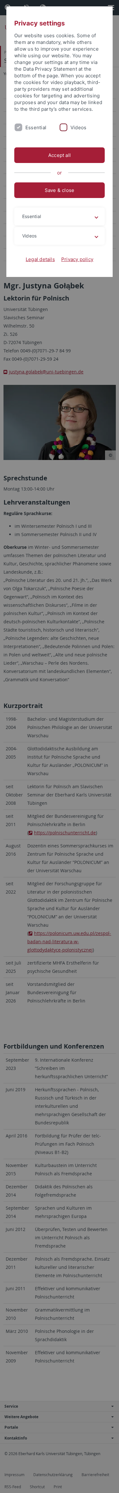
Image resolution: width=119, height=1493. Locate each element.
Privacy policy (77, 259)
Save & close (60, 190)
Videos (78, 127)
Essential (35, 127)
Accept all (59, 155)
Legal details (40, 259)
